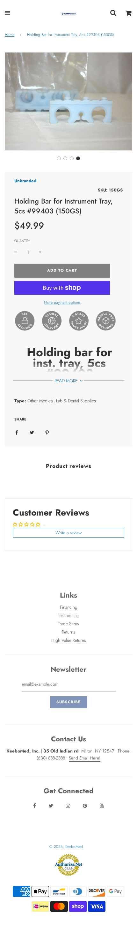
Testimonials (68, 615)
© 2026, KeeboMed (66, 846)
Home (9, 35)
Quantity (22, 240)
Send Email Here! (84, 758)
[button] (59, 158)
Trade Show (68, 623)
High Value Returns (68, 640)
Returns (68, 632)
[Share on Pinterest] (47, 432)
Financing (68, 607)
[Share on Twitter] (32, 432)
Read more (66, 381)
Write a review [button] (68, 533)
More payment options (62, 302)
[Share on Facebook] (17, 432)
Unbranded (25, 181)
